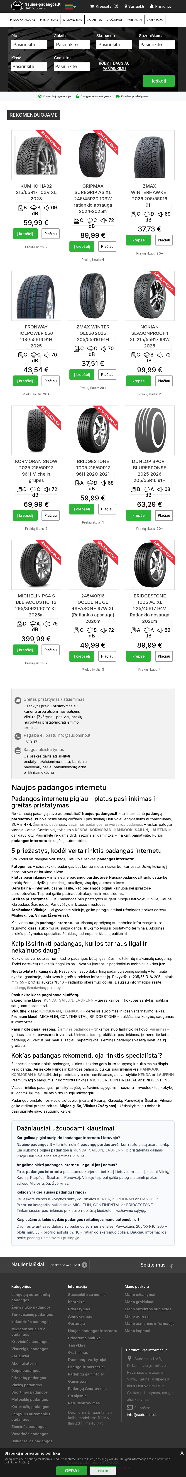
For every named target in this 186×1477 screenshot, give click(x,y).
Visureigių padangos (29, 1349)
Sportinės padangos (29, 1392)
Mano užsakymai (140, 1294)
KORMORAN (50, 1011)
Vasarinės (158, 1029)
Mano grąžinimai (139, 1302)
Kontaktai (134, 19)
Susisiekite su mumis (86, 1294)
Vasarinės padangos (29, 1434)
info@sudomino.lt (73, 735)
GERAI (72, 1470)
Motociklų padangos (29, 1399)
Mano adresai (137, 1316)
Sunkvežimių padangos (32, 1314)
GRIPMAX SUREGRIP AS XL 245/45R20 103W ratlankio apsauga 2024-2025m (93, 198)
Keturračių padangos (30, 1406)
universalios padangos (124, 824)
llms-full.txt (93, 1423)
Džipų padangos (25, 1370)
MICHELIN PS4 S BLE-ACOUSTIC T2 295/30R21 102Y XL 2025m (36, 605)
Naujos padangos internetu (92, 1330)
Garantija (94, 19)
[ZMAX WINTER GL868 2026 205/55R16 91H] (93, 296)
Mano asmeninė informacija (150, 1323)
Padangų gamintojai (86, 1374)
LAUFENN (85, 1000)
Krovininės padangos (30, 1341)
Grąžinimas (115, 19)
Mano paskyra (137, 1286)
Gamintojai (155, 19)
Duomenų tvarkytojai (87, 1359)
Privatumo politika (84, 1338)
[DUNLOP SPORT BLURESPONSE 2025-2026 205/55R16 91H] (149, 430)
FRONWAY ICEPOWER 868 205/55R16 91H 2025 (36, 336)
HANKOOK (72, 1011)
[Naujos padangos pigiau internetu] (36, 5)
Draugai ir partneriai (86, 1367)
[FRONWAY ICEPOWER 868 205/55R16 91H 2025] (36, 296)
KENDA (50, 1000)
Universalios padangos (31, 1441)
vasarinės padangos (85, 824)
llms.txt (74, 1423)
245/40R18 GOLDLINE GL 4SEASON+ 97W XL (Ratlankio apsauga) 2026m (93, 608)
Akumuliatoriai (24, 1363)
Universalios (84, 1034)
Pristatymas (49, 19)
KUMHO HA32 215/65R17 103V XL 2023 (36, 192)
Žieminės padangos (49, 824)
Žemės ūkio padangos (31, 1307)
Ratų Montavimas (84, 1403)
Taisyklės (76, 1345)
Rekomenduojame (34, 115)
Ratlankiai (20, 1356)
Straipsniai (78, 1396)
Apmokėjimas (72, 19)
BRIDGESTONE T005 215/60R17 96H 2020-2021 (93, 468)
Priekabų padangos (28, 1378)
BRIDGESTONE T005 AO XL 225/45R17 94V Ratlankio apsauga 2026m (149, 608)
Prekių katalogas (22, 19)
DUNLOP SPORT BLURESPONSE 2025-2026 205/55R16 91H (149, 471)
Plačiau (103, 1470)
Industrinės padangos (31, 1321)
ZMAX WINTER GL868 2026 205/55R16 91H (93, 333)
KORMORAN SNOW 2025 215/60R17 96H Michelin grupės (36, 471)
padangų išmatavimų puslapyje (37, 987)
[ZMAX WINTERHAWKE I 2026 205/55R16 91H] (149, 155)
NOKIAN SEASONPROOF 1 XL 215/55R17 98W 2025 (150, 336)
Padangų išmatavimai (87, 1388)
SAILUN (66, 1000)
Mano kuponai (137, 1330)
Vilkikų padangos (26, 1385)
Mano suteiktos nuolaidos (148, 1309)
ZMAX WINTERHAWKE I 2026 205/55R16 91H (150, 195)
